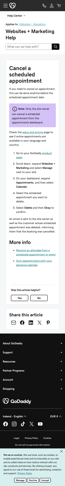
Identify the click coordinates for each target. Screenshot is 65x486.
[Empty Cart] (59, 5)
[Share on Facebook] (22, 322)
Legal (16, 438)
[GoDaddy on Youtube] (40, 425)
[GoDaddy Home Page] (17, 401)
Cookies (47, 438)
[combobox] (28, 46)
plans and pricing (32, 132)
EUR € (54, 416)
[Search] (55, 47)
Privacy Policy (31, 438)
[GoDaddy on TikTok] (23, 425)
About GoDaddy (12, 343)
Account (8, 379)
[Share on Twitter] (39, 322)
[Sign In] (51, 5)
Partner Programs (13, 370)
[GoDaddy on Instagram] (14, 425)
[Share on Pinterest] (48, 322)
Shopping (8, 388)
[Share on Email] (13, 322)
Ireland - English (13, 416)
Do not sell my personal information (32, 445)
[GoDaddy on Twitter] (31, 425)
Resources (9, 361)
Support (8, 352)
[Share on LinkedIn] (31, 322)
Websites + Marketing (32, 24)
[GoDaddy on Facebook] (5, 425)
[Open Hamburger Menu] (4, 5)
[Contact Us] (44, 5)
